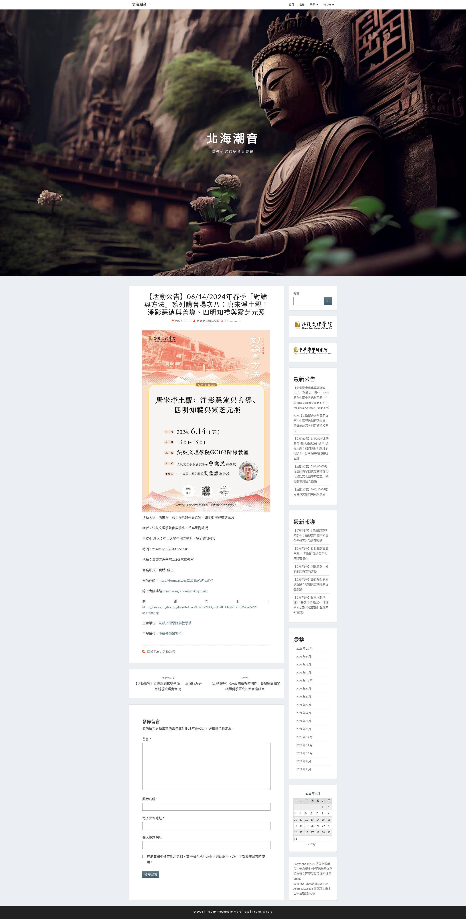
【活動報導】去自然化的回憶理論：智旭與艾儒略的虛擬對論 (310, 584)
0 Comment (233, 320)
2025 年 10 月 (304, 648)
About (327, 4)
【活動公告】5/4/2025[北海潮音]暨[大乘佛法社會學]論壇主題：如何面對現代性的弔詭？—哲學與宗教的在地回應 (311, 448)
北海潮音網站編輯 (208, 320)
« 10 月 (312, 844)
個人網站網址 (152, 837)
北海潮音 (139, 4)
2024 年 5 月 (303, 705)
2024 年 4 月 (303, 713)
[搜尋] (328, 301)
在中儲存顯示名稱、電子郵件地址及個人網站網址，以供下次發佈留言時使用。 (206, 859)
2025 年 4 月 (303, 665)
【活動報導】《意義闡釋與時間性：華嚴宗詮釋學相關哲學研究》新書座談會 (245, 684)
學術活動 (153, 652)
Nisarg (268, 911)
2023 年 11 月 (304, 745)
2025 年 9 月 (303, 657)
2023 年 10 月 (304, 753)
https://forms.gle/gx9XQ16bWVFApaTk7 (186, 580)
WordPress (241, 911)
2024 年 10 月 (304, 681)
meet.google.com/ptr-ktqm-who (185, 591)
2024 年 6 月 (303, 697)
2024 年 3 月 (303, 721)
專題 (312, 4)
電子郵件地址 (153, 818)
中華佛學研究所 (170, 634)
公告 (302, 4)
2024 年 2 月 (303, 729)
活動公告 (168, 652)
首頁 (291, 4)
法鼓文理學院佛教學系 (175, 623)
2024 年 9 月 (303, 689)
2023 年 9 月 (303, 761)
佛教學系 (305, 869)
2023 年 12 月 (304, 737)
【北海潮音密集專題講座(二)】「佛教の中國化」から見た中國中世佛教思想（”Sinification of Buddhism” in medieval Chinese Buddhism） (312, 397)
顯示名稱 (150, 799)
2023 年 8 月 (303, 769)
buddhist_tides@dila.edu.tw (310, 883)
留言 (146, 739)
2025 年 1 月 (303, 673)
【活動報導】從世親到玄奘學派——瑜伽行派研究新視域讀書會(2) (168, 684)
